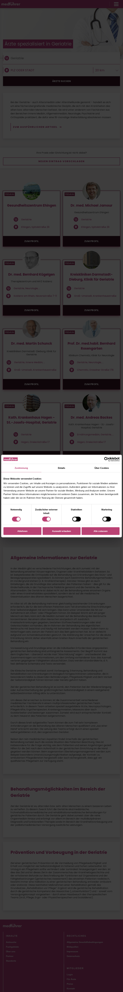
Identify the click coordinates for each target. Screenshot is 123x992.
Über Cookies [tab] (101, 468)
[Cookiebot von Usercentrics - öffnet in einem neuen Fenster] (106, 459)
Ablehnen (22, 531)
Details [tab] (61, 468)
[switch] (46, 519)
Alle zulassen (101, 531)
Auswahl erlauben (61, 531)
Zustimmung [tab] (21, 468)
